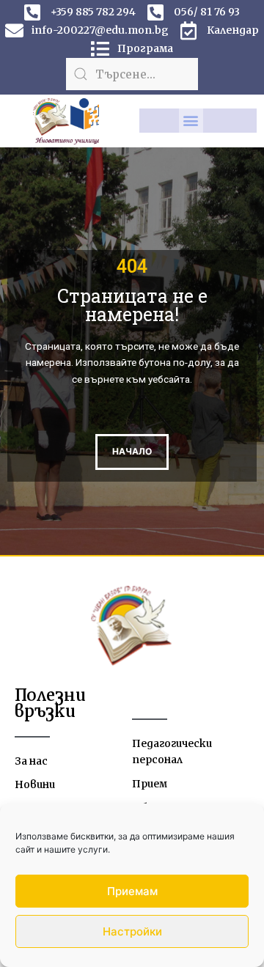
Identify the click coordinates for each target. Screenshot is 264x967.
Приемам (132, 891)
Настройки (132, 931)
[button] (191, 121)
